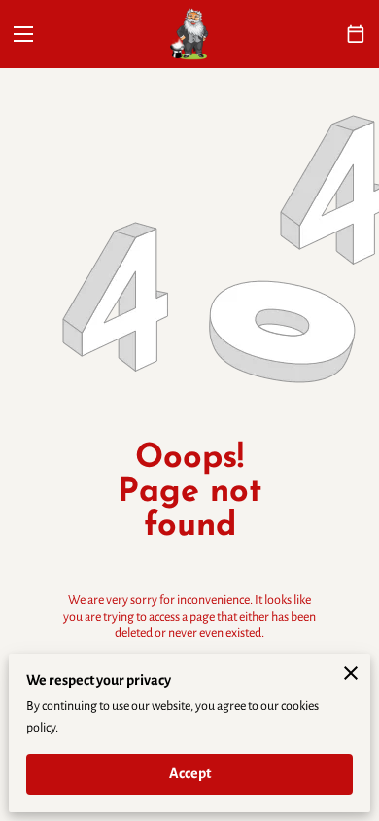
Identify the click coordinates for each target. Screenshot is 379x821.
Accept (190, 773)
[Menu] (23, 34)
